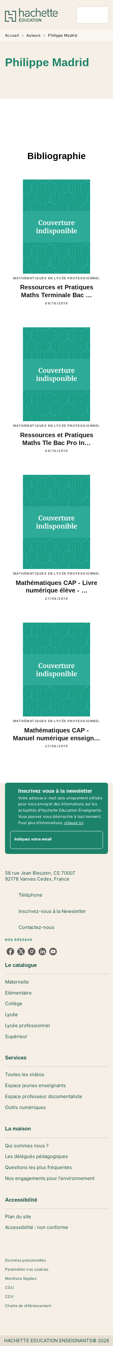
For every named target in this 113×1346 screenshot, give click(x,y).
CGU (9, 1287)
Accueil (12, 35)
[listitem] (10, 951)
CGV (9, 1296)
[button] (79, 80)
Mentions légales (20, 1278)
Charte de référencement (28, 1305)
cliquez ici (73, 822)
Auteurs (33, 35)
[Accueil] (31, 15)
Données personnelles (25, 1260)
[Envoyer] (95, 840)
